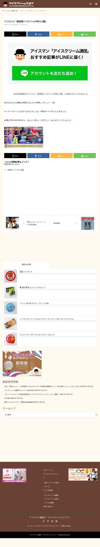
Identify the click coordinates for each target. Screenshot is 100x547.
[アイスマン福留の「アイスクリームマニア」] (19, 4)
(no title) (7, 398)
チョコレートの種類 (51, 495)
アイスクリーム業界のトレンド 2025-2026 (19, 390)
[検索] (90, 4)
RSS (56, 521)
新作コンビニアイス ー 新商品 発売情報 (18, 402)
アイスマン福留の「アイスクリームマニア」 (50, 517)
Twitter (44, 521)
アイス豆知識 (47, 490)
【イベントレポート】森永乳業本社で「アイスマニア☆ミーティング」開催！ (31, 394)
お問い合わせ (47, 506)
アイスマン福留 (18, 170)
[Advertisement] (50, 193)
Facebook (48, 521)
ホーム (30, 526)
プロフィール (47, 470)
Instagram (52, 521)
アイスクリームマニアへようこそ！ (46, 526)
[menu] (96, 4)
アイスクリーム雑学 (51, 499)
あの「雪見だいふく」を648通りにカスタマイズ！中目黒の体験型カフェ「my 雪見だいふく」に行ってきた (42, 386)
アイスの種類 (49, 503)
